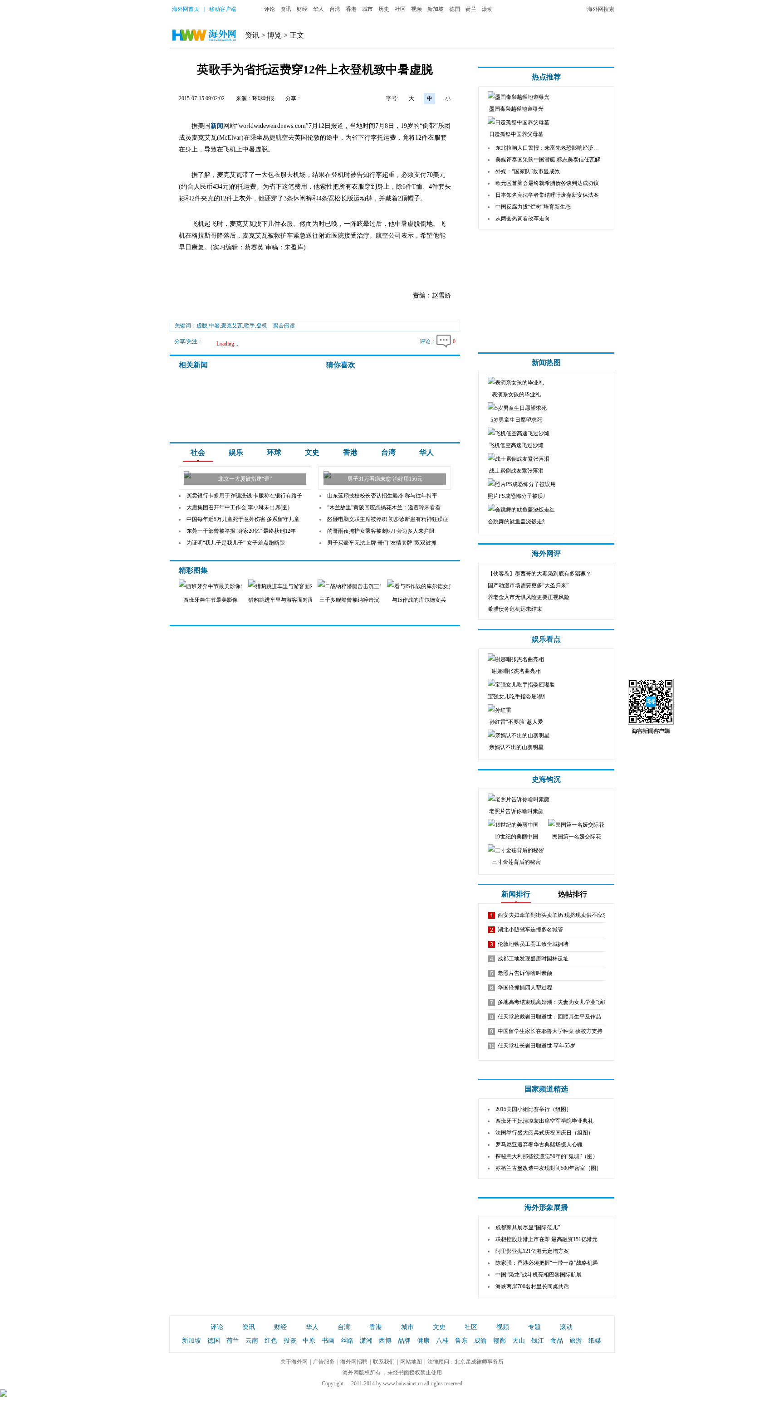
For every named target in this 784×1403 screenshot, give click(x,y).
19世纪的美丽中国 (516, 836)
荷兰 (471, 9)
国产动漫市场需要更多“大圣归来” (528, 585)
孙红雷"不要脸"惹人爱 (516, 722)
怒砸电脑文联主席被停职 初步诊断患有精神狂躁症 (387, 519)
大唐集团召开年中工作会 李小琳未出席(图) (237, 507)
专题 (534, 1327)
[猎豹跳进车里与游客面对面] (286, 586)
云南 (251, 1340)
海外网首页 (185, 9)
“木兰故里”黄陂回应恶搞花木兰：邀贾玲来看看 (384, 507)
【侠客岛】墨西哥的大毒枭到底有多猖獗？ (539, 573)
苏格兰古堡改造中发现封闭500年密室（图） (548, 1168)
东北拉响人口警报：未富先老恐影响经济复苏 (549, 148)
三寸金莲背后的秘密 (516, 862)
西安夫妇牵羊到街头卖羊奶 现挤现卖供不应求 (553, 915)
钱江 (537, 1340)
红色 (271, 1340)
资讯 (285, 9)
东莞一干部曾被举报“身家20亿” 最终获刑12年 (241, 531)
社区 (400, 9)
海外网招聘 (354, 1362)
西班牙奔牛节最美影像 (210, 600)
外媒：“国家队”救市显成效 (527, 171)
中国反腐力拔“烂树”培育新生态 (533, 207)
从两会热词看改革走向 (522, 218)
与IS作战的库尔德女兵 (419, 600)
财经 (302, 9)
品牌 (404, 1340)
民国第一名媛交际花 (576, 836)
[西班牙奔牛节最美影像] (211, 586)
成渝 (480, 1340)
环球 (274, 452)
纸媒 (594, 1340)
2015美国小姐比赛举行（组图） (533, 1109)
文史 (312, 452)
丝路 (347, 1340)
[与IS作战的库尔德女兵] (427, 586)
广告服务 (324, 1362)
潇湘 (366, 1340)
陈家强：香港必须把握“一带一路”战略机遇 (546, 1263)
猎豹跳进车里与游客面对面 (281, 600)
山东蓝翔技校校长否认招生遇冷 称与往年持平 (382, 495)
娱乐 (236, 452)
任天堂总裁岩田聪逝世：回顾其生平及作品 (549, 1016)
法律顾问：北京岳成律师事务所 (465, 1362)
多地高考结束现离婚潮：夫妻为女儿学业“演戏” (554, 1002)
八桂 (442, 1340)
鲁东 (461, 1340)
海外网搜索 (600, 9)
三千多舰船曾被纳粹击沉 (349, 600)
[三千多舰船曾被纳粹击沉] (358, 586)
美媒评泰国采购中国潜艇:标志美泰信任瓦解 (547, 159)
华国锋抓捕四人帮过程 (525, 987)
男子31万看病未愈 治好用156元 (385, 479)
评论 (269, 9)
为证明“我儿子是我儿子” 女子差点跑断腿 (235, 543)
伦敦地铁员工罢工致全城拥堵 (533, 944)
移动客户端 (222, 9)
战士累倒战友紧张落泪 (516, 471)
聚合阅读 (284, 325)
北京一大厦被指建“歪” (245, 479)
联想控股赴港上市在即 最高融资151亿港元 (546, 1239)
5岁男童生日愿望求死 (516, 420)
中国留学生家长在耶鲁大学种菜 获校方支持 (550, 1031)
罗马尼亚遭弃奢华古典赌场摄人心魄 (539, 1144)
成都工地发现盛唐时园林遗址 (533, 958)
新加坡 (435, 9)
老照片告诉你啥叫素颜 (516, 811)
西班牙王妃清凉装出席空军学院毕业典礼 (544, 1121)
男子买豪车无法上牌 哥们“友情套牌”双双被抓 (381, 543)
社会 (198, 452)
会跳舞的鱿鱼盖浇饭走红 (518, 521)
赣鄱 (499, 1340)
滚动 (487, 9)
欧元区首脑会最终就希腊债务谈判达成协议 (547, 183)
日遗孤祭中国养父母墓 (516, 134)
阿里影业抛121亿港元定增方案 (532, 1251)
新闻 (217, 125)
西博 (385, 1340)
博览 (274, 35)
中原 (309, 1340)
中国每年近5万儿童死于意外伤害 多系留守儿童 (242, 519)
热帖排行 (572, 894)
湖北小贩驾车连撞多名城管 (530, 929)
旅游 (575, 1340)
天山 (518, 1340)
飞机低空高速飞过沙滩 (516, 445)
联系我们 (384, 1362)
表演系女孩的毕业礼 (516, 394)
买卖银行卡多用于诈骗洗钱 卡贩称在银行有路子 (244, 495)
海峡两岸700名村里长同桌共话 (532, 1286)
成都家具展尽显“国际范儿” (527, 1227)
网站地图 (411, 1362)
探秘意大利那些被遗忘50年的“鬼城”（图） (546, 1156)
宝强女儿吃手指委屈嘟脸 (518, 696)
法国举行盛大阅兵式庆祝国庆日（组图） (544, 1133)
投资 (290, 1340)
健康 (423, 1340)
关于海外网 (294, 1362)
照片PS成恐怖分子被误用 (518, 496)
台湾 (334, 9)
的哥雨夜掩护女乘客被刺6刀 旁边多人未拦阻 (381, 531)
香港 (351, 9)
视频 (416, 9)
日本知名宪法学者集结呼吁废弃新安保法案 (547, 195)
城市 (367, 9)
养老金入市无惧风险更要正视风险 (528, 597)
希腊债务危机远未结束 (515, 609)
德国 (454, 9)
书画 (328, 1340)
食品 (556, 1340)
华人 (318, 9)
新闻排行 (515, 894)
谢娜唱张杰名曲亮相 (516, 671)
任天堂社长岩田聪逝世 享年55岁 (536, 1046)
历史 (383, 9)
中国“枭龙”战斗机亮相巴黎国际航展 (538, 1274)
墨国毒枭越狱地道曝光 (516, 109)
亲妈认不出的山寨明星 (516, 747)
